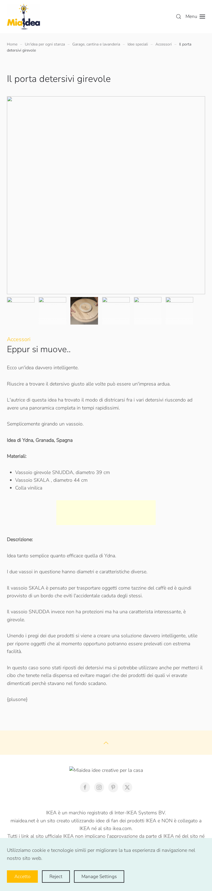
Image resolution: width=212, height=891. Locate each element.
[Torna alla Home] (23, 16)
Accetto (22, 876)
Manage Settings (99, 876)
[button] (178, 16)
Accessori (18, 339)
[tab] (21, 311)
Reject (55, 876)
